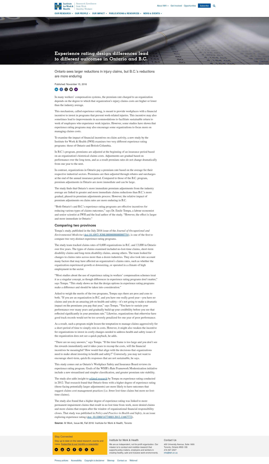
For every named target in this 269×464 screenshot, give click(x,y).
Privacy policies (61, 460)
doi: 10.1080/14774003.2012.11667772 (109, 417)
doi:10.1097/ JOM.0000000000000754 (106, 234)
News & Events (151, 13)
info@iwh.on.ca (171, 452)
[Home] (76, 6)
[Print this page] (76, 89)
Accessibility (76, 460)
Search (214, 5)
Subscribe (204, 5)
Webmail (133, 460)
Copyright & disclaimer (94, 460)
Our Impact (98, 13)
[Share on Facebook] (61, 89)
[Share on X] (66, 89)
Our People (82, 13)
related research (98, 378)
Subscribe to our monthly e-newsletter (79, 444)
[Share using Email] (71, 89)
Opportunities (190, 5)
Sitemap (110, 460)
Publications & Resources (124, 13)
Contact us (122, 460)
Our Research (63, 13)
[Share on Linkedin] (56, 89)
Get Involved (176, 5)
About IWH (162, 5)
